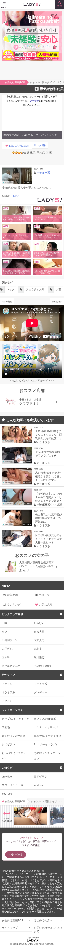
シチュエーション (12, 709)
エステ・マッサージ (46, 727)
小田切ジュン (10, 640)
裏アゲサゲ (40, 776)
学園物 (6, 727)
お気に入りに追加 (19, 145)
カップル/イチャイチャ (15, 718)
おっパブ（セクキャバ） (14, 755)
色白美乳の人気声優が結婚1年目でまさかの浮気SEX (48, 518)
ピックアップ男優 (12, 614)
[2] (16, 152)
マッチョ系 (40, 683)
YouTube (7, 793)
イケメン (7, 683)
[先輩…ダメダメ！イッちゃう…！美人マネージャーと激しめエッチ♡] (30, 816)
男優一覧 (44, 594)
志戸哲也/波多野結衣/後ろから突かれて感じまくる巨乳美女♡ (48, 476)
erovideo (7, 776)
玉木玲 (6, 657)
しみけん (39, 623)
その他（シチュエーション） (47, 755)
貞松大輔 (39, 631)
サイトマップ (10, 927)
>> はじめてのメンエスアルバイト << (32, 380)
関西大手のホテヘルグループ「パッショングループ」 (32, 135)
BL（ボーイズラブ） (46, 744)
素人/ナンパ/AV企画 (13, 735)
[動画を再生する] (17, 176)
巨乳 (51, 289)
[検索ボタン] (59, 4)
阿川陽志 (39, 657)
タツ (4, 631)
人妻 (35, 289)
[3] (19, 152)
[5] (24, 152)
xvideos (38, 785)
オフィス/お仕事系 (45, 718)
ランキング (13, 604)
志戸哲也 (7, 648)
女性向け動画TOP (12, 920)
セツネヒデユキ (11, 665)
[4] (22, 152)
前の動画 (7, 301)
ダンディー (40, 692)
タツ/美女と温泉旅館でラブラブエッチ (47, 453)
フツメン (7, 700)
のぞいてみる (16, 854)
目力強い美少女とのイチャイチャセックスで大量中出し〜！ (48, 539)
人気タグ (7, 767)
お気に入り (45, 604)
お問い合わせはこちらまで (47, 929)
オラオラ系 (8, 692)
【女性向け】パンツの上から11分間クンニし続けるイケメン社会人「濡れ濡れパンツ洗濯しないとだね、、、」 (48, 499)
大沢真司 (39, 640)
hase (16, 195)
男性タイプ (8, 674)
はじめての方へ (43, 920)
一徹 (4, 623)
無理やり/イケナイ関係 (47, 735)
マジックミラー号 (12, 785)
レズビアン (8, 744)
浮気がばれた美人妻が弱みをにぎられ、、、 (27, 871)
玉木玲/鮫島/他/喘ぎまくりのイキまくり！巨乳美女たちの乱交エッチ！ (48, 436)
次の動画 (56, 301)
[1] (13, 152)
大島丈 (38, 648)
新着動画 (12, 594)
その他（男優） (43, 665)
